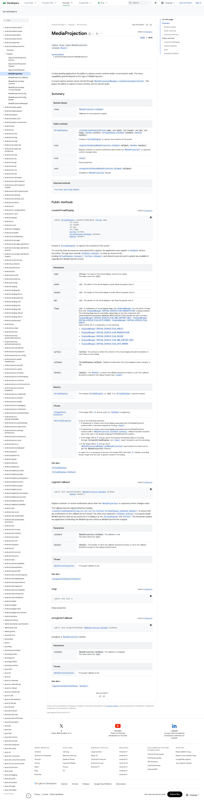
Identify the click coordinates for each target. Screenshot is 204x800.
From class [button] (66, 189)
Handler (138, 133)
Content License (112, 706)
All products (121, 784)
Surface (88, 133)
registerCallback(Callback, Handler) (70, 686)
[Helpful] (147, 25)
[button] (15, 27)
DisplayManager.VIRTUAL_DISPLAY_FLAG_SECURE (102, 336)
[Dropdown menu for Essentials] (36, 3)
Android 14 (123, 763)
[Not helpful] (150, 25)
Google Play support (183, 759)
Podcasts (38, 774)
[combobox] (140, 3)
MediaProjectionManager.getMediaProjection (102, 446)
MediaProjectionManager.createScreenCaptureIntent (119, 81)
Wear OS (94, 755)
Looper (119, 375)
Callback (134, 250)
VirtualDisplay (61, 130)
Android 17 (123, 752)
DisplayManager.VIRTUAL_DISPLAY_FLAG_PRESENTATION (111, 311)
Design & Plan (47, 3)
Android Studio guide (156, 754)
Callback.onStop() (90, 253)
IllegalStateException (59, 413)
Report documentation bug (186, 755)
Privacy (65, 767)
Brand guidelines (57, 794)
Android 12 (123, 771)
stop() (121, 425)
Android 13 (123, 767)
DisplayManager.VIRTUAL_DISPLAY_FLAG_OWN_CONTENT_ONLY (105, 318)
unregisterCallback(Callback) (66, 579)
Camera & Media (69, 763)
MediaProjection (132, 150)
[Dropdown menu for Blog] (107, 3)
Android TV (95, 767)
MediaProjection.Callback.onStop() (110, 431)
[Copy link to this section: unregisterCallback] (74, 618)
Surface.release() (93, 256)
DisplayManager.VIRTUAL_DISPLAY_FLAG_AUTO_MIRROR (105, 344)
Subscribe (175, 794)
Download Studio (154, 765)
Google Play (84, 3)
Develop (66, 3)
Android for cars (97, 763)
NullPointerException (64, 566)
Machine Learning (69, 755)
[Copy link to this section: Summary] (66, 94)
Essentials (29, 3)
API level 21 (148, 32)
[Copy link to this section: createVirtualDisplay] (76, 210)
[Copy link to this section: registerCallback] (72, 482)
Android (38, 752)
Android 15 (123, 759)
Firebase (86, 784)
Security (38, 759)
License (45, 794)
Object (63, 48)
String (103, 130)
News (37, 767)
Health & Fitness (68, 759)
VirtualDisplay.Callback (113, 133)
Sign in (198, 3)
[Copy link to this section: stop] (59, 589)
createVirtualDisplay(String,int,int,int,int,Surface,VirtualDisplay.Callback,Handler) (94, 511)
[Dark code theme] (150, 217)
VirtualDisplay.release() (71, 256)
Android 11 (123, 774)
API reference (10, 12)
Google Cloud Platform (103, 784)
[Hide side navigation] (28, 795)
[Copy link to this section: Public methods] (75, 202)
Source (37, 763)
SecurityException (62, 421)
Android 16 (123, 755)
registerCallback (87, 145)
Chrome (75, 784)
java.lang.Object (58, 54)
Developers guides (154, 758)
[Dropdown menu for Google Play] (92, 3)
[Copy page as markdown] (97, 34)
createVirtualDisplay (89, 130)
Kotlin (142, 37)
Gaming (66, 752)
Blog (102, 3)
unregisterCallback (88, 168)
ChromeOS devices (98, 759)
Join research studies (183, 763)
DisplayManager (124, 308)
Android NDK (152, 769)
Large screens (96, 752)
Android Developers (58, 25)
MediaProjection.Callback (91, 109)
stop (81, 158)
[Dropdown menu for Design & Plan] (56, 3)
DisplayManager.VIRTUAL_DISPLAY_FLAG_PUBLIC (102, 329)
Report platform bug (183, 752)
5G (64, 771)
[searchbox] (16, 20)
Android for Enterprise (43, 755)
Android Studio (185, 3)
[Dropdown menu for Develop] (73, 3)
